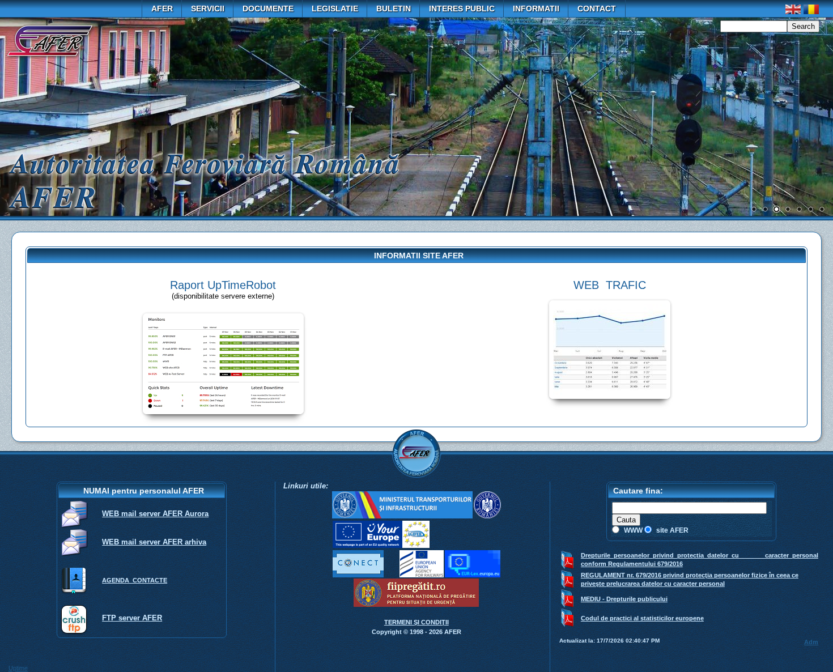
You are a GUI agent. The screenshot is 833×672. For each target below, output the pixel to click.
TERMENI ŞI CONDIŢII (416, 622)
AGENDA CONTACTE (134, 580)
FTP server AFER (132, 618)
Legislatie (335, 8)
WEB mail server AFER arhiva (154, 542)
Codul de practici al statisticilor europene (642, 618)
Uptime (18, 668)
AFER (162, 8)
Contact (596, 8)
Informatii (536, 8)
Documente (268, 8)
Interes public (462, 8)
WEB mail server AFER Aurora (155, 513)
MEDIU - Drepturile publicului (624, 599)
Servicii (207, 8)
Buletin (393, 8)
